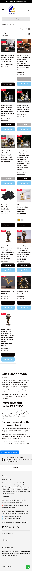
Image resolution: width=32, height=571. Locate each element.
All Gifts (23, 396)
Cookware (5, 500)
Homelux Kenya (9, 566)
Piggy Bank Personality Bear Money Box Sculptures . (22, 208)
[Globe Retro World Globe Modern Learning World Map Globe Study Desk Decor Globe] (8, 141)
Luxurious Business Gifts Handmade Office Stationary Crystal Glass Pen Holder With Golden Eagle (7, 110)
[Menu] (3, 10)
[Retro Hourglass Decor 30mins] (24, 282)
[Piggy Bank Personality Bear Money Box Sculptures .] (24, 195)
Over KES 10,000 (14, 396)
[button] (29, 10)
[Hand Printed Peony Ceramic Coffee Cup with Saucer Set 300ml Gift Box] (8, 46)
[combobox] (16, 19)
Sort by (4, 33)
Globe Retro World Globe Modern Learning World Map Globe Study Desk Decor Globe (7, 155)
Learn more (22, 1)
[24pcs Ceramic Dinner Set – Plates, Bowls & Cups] (8, 195)
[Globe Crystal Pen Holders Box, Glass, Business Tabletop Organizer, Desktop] (24, 96)
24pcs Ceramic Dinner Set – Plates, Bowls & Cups (7, 207)
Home (3, 24)
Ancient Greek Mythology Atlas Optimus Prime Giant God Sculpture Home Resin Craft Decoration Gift (24, 251)
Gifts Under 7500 (10, 24)
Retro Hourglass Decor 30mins (22, 293)
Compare (22, 29)
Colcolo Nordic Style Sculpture (7, 293)
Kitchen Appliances (16, 502)
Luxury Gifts (5, 398)
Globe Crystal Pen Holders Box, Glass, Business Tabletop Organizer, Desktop (23, 108)
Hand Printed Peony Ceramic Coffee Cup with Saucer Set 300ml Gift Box (8, 58)
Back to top (16, 467)
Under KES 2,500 (18, 394)
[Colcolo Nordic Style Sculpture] (8, 282)
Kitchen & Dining (14, 500)
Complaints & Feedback (11, 452)
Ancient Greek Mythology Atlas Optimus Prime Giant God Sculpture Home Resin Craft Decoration (8, 251)
